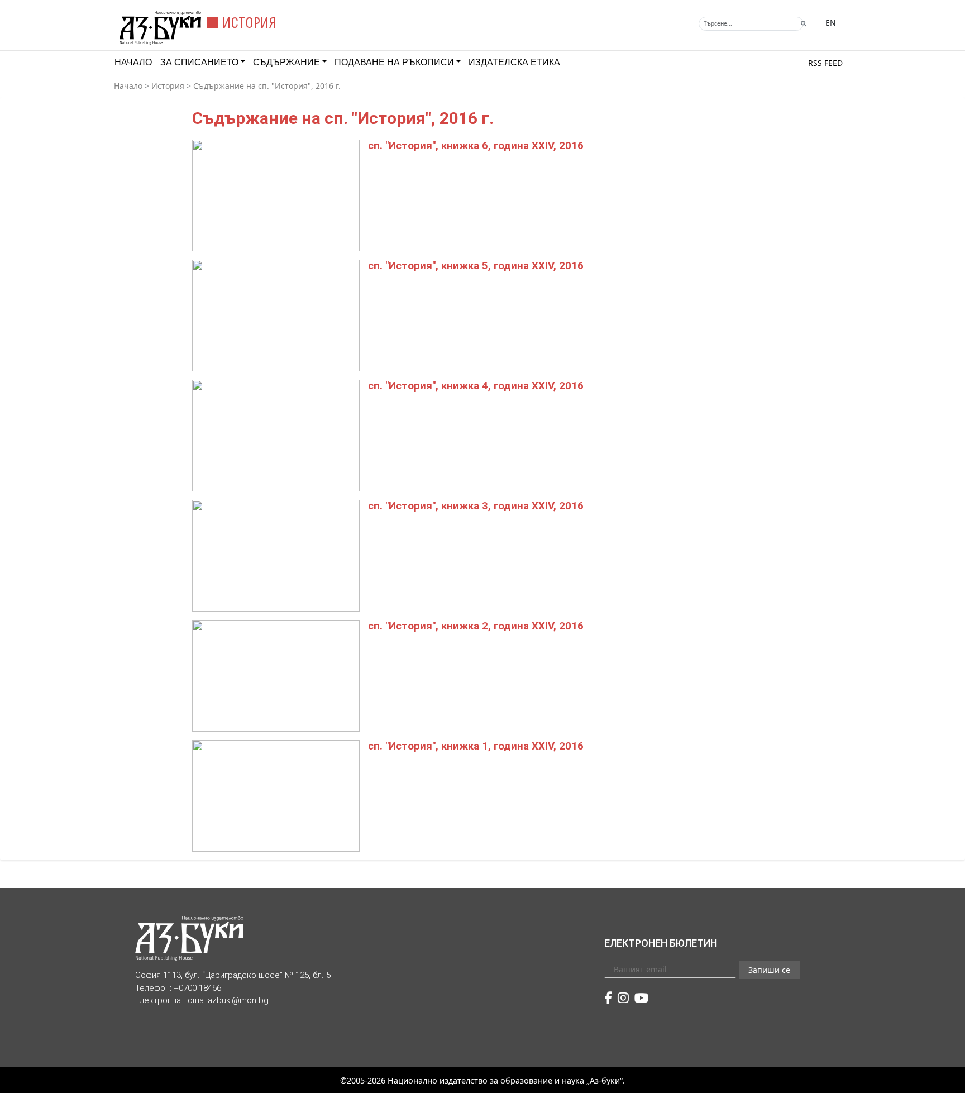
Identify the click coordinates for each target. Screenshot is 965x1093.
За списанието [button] (199, 62)
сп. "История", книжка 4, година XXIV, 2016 (476, 386)
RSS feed (825, 63)
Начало (133, 62)
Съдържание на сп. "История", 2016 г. (267, 85)
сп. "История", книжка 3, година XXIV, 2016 (476, 506)
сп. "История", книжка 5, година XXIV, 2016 (476, 266)
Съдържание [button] (286, 62)
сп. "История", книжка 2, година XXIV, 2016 (476, 626)
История (167, 85)
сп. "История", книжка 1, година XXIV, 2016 (476, 746)
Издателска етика (514, 62)
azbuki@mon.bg (238, 1000)
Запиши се (769, 970)
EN (830, 22)
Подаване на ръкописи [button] (394, 62)
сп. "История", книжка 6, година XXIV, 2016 (476, 146)
